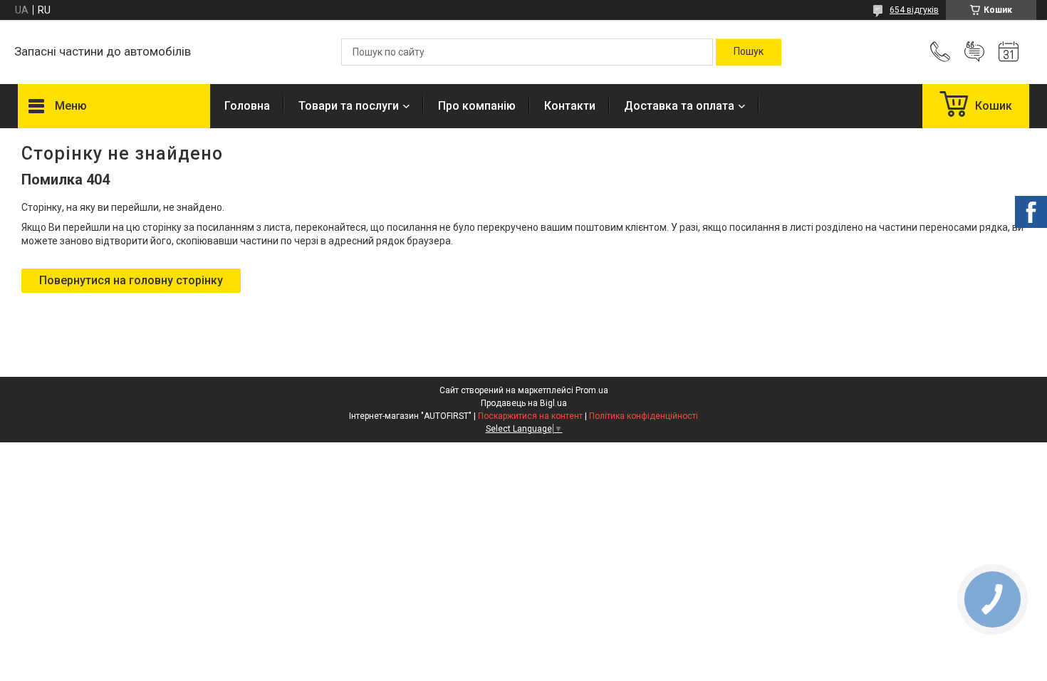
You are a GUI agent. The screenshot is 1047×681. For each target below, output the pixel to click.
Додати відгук (974, 52)
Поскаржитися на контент (530, 416)
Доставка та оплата (679, 106)
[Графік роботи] (1009, 52)
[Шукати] (748, 52)
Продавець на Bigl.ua (524, 403)
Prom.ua (591, 390)
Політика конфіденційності (643, 416)
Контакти (569, 106)
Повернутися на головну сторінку (131, 280)
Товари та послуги (348, 106)
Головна (247, 106)
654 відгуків (914, 10)
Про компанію (477, 106)
